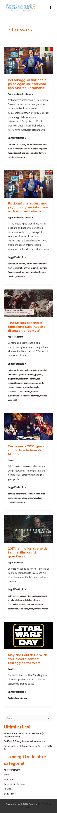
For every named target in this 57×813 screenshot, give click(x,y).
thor (31, 608)
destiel (43, 370)
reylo (36, 387)
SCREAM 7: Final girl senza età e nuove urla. (25, 741)
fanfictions (13, 374)
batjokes (12, 370)
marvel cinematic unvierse (31, 604)
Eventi (11, 460)
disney (41, 596)
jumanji (33, 378)
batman (11, 144)
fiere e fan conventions (37, 144)
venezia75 (12, 400)
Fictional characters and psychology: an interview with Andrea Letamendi (28, 207)
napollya (29, 387)
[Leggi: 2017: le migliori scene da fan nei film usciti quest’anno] (28, 528)
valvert (43, 395)
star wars (20, 157)
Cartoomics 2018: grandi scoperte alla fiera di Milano (27, 450)
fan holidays (13, 698)
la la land (29, 600)
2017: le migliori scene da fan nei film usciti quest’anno (28, 552)
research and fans (21, 152)
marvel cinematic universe (20, 148)
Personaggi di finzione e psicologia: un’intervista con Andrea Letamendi (27, 84)
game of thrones (26, 374)
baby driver (13, 596)
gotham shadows (28, 498)
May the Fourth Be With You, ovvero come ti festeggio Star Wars (27, 659)
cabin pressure (32, 370)
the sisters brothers (30, 395)
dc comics (20, 144)
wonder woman (41, 608)
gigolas (38, 374)
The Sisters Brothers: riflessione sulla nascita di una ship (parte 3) (26, 327)
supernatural (13, 395)
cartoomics (21, 493)
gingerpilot (13, 378)
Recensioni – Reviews (14, 784)
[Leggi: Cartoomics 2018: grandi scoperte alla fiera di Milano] (28, 426)
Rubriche (8, 789)
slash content (24, 391)
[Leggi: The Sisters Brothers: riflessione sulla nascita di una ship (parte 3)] (28, 302)
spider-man (13, 608)
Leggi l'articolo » (17, 138)
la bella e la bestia (16, 600)
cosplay (31, 493)
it (46, 596)
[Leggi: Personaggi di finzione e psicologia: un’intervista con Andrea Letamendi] (28, 60)
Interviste (29, 94)
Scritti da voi (10, 794)
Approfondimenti (15, 94)
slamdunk (12, 391)
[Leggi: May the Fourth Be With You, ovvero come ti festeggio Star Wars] (28, 635)
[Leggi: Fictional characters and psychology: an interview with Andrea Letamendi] (28, 183)
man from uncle (26, 383)
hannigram (24, 378)
